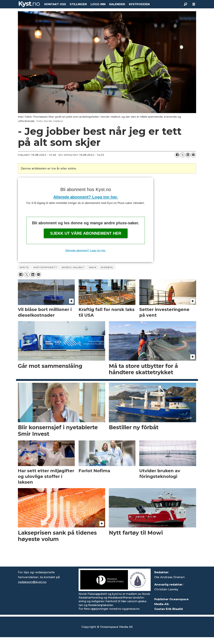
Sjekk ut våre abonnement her (85, 233)
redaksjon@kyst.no (32, 582)
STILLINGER (78, 4)
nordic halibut (73, 267)
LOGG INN (98, 4)
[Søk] (185, 4)
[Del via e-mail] (193, 154)
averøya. (107, 267)
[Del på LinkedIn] (187, 154)
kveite (24, 267)
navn (92, 267)
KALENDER (117, 4)
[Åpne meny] (193, 4)
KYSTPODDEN (139, 4)
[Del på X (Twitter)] (182, 154)
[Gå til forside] (29, 4)
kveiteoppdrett (45, 267)
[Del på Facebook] (177, 154)
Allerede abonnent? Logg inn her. (85, 197)
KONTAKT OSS (55, 4)
